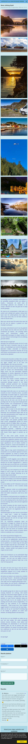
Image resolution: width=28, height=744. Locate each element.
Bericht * (3, 671)
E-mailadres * (4, 664)
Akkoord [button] (22, 741)
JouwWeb (14, 731)
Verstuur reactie (7, 683)
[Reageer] (25, 693)
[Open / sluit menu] (26, 1)
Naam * (3, 656)
